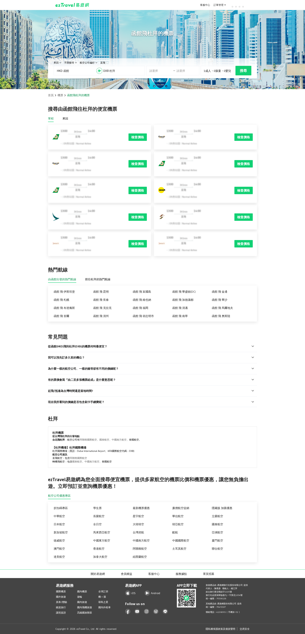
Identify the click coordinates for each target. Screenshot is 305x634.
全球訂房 (103, 591)
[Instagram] (146, 611)
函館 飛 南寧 (180, 316)
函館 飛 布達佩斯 (64, 308)
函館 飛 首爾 (61, 316)
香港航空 (98, 548)
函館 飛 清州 (101, 316)
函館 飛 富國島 (142, 291)
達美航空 (59, 556)
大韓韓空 (138, 524)
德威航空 (59, 540)
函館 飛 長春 (101, 299)
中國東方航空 (101, 540)
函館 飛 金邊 (219, 291)
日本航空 (59, 524)
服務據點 (181, 574)
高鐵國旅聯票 (84, 612)
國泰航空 (104, 439)
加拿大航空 (100, 556)
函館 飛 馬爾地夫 (222, 308)
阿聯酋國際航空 (88, 439)
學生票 (97, 508)
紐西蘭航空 (140, 556)
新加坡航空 (61, 532)
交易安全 (245, 628)
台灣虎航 (138, 532)
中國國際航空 (180, 540)
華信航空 (178, 516)
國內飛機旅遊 (84, 607)
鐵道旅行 (61, 607)
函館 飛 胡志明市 (143, 316)
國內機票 (82, 591)
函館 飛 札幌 (61, 299)
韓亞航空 (178, 524)
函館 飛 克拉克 (102, 308)
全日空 (97, 524)
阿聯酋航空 (140, 548)
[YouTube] (137, 611)
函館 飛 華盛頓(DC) (184, 291)
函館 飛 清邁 (180, 308)
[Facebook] (128, 611)
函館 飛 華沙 (219, 299)
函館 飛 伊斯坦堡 (64, 291)
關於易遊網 (98, 574)
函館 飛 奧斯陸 (221, 316)
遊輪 (79, 596)
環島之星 (103, 602)
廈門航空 (217, 540)
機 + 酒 (102, 596)
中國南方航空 (119, 439)
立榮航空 (217, 516)
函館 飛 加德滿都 (182, 299)
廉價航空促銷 (180, 508)
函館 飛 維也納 (142, 299)
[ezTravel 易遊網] (72, 5)
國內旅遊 (82, 602)
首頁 (51, 95)
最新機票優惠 (141, 508)
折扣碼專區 (61, 508)
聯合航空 (217, 548)
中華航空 (59, 516)
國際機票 (61, 591)
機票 (60, 95)
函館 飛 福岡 (140, 308)
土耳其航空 (179, 548)
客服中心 (205, 5)
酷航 (175, 532)
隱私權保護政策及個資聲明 (220, 628)
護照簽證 (61, 612)
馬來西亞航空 (101, 532)
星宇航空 (138, 516)
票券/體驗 (61, 602)
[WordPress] (156, 611)
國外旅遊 (61, 596)
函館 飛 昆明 (101, 291)
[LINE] (165, 611)
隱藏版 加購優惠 (222, 508)
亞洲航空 (217, 532)
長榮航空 (98, 516)
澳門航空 (59, 548)
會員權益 (126, 574)
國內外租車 (104, 607)
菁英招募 (208, 574)
